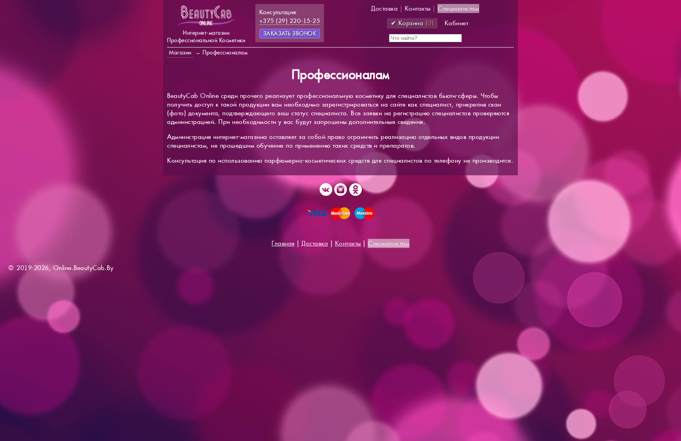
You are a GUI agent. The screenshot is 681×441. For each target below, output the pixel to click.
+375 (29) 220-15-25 (289, 20)
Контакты (418, 8)
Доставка (384, 8)
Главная (283, 243)
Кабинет (457, 23)
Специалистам (458, 8)
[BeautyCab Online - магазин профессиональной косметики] (206, 24)
